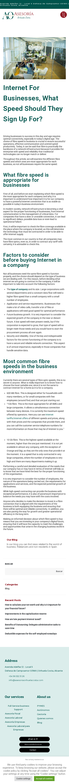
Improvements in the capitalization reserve (25, 613)
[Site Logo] (18, 15)
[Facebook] (6, 685)
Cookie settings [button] (23, 778)
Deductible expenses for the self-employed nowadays (31, 633)
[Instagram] (33, 685)
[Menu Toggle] (55, 14)
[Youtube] (24, 685)
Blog (7, 588)
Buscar (9, 564)
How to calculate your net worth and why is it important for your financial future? (33, 606)
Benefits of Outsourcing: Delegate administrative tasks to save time (32, 626)
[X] (15, 685)
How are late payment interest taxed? (23, 619)
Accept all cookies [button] (44, 778)
